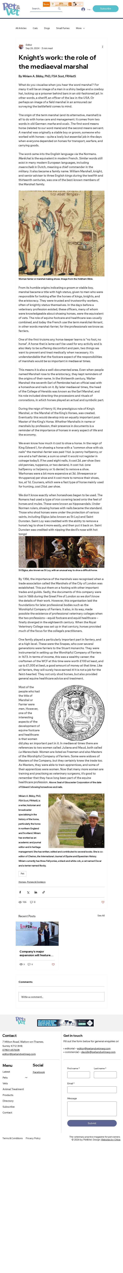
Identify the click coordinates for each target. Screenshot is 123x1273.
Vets (5, 1083)
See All (101, 915)
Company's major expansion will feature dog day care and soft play (35, 953)
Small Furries (63, 28)
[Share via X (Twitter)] (27, 892)
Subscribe (9, 1106)
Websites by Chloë (110, 1139)
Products (8, 1095)
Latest (6, 1071)
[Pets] (26, 1077)
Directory (8, 1100)
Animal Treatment (13, 1089)
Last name (100, 1068)
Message (72, 1098)
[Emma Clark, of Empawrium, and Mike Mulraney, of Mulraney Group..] (37, 934)
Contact (7, 1112)
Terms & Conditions (12, 1138)
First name (73, 1068)
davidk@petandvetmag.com (98, 1052)
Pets (5, 1077)
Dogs (47, 28)
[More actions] (102, 47)
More (79, 28)
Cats (35, 28)
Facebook (39, 1072)
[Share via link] (43, 892)
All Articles (21, 28)
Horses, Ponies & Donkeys (32, 881)
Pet (22, 873)
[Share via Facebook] (20, 892)
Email (70, 1083)
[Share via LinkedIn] (35, 892)
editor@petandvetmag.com (19, 1054)
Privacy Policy (33, 1138)
